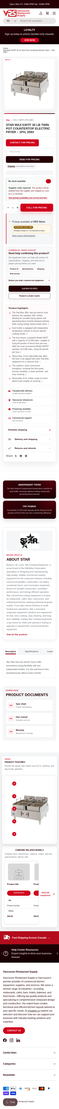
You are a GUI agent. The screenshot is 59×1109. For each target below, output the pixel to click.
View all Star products (17, 634)
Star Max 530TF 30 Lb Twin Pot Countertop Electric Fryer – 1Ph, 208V (29, 51)
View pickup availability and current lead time (27, 198)
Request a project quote (29, 296)
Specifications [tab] (31, 651)
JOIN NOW (29, 40)
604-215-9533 (17, 421)
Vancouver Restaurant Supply (22, 1101)
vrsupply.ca (34, 1010)
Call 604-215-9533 (29, 288)
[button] (47, 13)
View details (18, 893)
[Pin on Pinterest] (26, 456)
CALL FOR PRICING (36, 207)
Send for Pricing (29, 159)
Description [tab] (10, 651)
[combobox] (29, 21)
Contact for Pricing (22, 142)
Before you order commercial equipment (26, 280)
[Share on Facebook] (20, 456)
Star (8, 120)
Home (5, 48)
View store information (23, 235)
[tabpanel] (29, 667)
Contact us (14, 1030)
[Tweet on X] (15, 456)
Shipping (11, 166)
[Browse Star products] (29, 541)
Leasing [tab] (51, 651)
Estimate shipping (17, 430)
